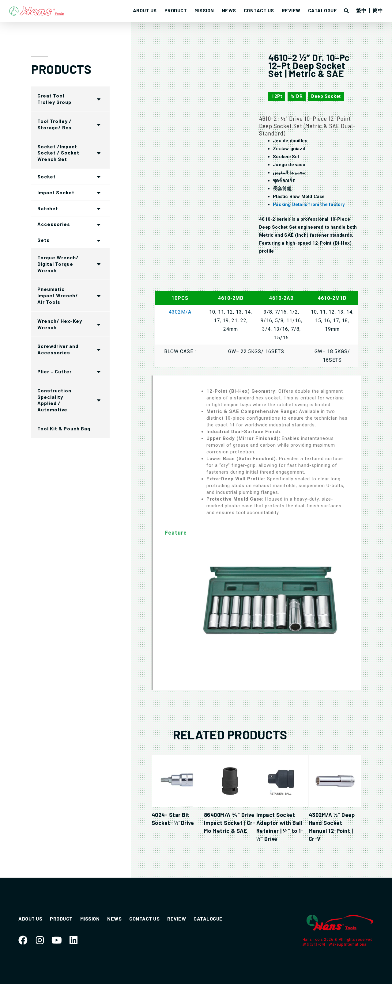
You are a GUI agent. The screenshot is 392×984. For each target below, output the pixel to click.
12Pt (276, 96)
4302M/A (180, 312)
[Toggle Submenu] (99, 99)
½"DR (297, 96)
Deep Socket (326, 96)
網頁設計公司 (315, 944)
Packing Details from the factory (309, 204)
